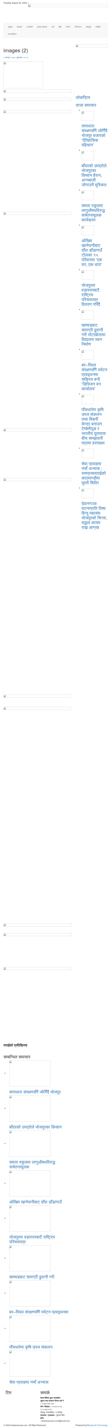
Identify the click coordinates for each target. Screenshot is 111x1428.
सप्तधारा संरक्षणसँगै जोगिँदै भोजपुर (35, 1092)
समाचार (19, 26)
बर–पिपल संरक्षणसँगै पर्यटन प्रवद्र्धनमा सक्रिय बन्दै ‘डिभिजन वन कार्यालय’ (94, 377)
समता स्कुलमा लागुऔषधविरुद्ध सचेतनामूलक (32, 1164)
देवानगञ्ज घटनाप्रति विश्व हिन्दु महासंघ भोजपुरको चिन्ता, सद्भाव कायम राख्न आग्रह (94, 515)
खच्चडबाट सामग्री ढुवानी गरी (31, 1277)
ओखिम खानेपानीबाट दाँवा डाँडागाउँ (35, 1202)
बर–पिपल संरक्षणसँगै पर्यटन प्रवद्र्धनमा (38, 1312)
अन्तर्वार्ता (29, 26)
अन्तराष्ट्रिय (12, 33)
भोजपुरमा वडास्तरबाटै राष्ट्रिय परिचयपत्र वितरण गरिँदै (91, 294)
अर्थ (52, 26)
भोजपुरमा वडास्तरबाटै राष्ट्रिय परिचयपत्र (32, 1239)
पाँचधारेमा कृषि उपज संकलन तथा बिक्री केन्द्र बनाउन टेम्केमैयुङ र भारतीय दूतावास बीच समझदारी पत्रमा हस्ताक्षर (94, 426)
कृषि (60, 26)
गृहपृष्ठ (10, 26)
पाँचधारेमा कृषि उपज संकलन (30, 1347)
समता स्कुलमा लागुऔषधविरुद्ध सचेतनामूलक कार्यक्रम (93, 212)
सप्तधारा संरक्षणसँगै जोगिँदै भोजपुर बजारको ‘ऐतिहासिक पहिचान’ (94, 135)
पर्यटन (68, 26)
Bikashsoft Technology (97, 1425)
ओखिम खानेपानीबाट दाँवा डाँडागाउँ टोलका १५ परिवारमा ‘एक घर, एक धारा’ (92, 252)
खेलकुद (88, 26)
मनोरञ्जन (78, 26)
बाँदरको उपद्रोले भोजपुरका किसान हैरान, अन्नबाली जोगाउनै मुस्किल (94, 175)
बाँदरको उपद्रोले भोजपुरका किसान (35, 1127)
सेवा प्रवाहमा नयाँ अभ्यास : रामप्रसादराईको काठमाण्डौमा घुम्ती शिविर (94, 473)
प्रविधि (98, 26)
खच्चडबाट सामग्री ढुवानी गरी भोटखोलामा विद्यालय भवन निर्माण (93, 334)
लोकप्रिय (83, 97)
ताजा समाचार (86, 105)
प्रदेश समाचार (42, 26)
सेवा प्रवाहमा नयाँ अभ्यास (28, 1382)
